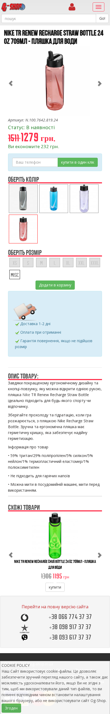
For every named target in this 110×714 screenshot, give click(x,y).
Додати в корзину (55, 284)
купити (55, 587)
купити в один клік (77, 162)
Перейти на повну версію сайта (55, 607)
